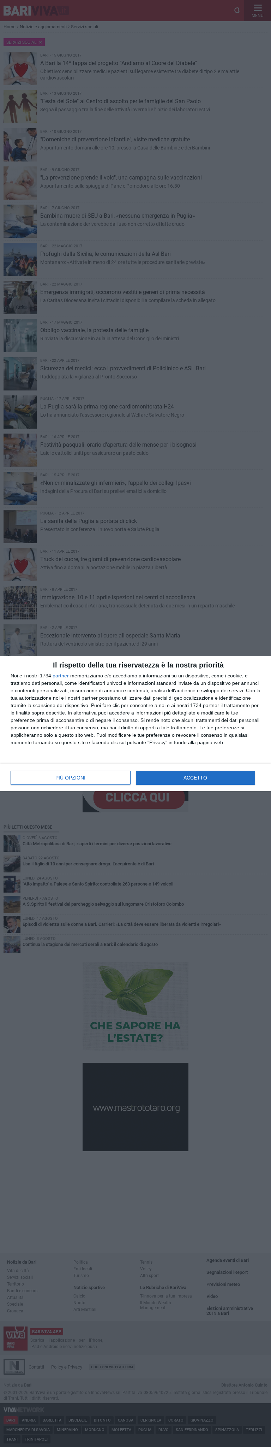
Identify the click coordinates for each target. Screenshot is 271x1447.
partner (61, 675)
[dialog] (135, 723)
